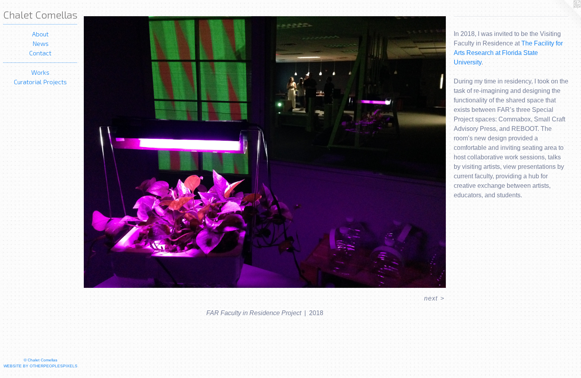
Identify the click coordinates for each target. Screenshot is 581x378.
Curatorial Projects (40, 81)
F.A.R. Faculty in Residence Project (135, 11)
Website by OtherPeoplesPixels (40, 366)
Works (40, 72)
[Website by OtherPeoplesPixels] (565, 16)
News (40, 43)
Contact (40, 53)
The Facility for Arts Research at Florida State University (508, 53)
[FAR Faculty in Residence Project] (265, 152)
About (40, 34)
